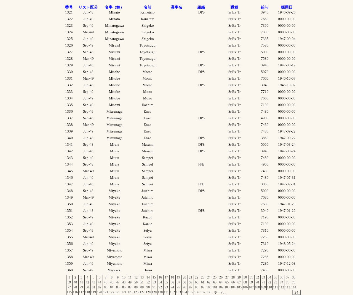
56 (172, 282)
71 (263, 282)
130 (160, 292)
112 (281, 287)
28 (233, 277)
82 (99, 287)
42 (87, 282)
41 (81, 282)
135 (190, 292)
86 (123, 287)
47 (117, 282)
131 (166, 292)
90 (148, 287)
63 (214, 282)
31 (251, 277)
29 (239, 277)
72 (269, 282)
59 (190, 282)
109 (263, 287)
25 (214, 277)
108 (257, 287)
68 (245, 282)
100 (208, 287)
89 (142, 287)
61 (202, 282)
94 (172, 287)
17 (166, 277)
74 (281, 282)
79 (81, 287)
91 (154, 287)
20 (184, 277)
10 (123, 277)
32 (257, 277)
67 (239, 282)
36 (281, 277)
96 (184, 287)
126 (135, 292)
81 (93, 287)
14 (148, 277)
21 (190, 277)
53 (154, 282)
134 (184, 292)
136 (196, 292)
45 (105, 282)
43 (93, 282)
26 (221, 277)
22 (196, 277)
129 (154, 292)
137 (202, 292)
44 (99, 282)
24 (208, 277)
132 (172, 292)
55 (166, 282)
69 (251, 282)
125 (129, 292)
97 (190, 287)
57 (178, 282)
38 (293, 277)
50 (136, 282)
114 (293, 287)
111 (275, 287)
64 (221, 282)
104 (233, 287)
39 (69, 282)
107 (251, 287)
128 (148, 292)
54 (160, 282)
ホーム (219, 292)
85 (117, 287)
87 (130, 287)
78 (75, 287)
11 (130, 277)
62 (208, 282)
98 (196, 287)
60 (196, 282)
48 (123, 282)
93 (166, 287)
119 (93, 292)
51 (142, 282)
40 (75, 282)
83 (105, 287)
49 (130, 282)
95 (178, 287)
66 (233, 282)
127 (142, 292)
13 (142, 277)
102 (220, 287)
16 (160, 277)
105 (239, 287)
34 (269, 277)
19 (178, 277)
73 (275, 282)
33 (263, 277)
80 (87, 287)
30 (245, 277)
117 (81, 292)
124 (123, 292)
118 (87, 292)
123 (117, 292)
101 (214, 287)
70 (257, 282)
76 (293, 282)
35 (275, 277)
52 (148, 282)
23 (202, 277)
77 (69, 287)
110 (269, 287)
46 (111, 282)
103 (226, 287)
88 (136, 287)
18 (172, 277)
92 (160, 287)
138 (208, 292)
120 (99, 292)
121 (105, 292)
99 (202, 287)
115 (69, 292)
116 (75, 292)
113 (287, 287)
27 (227, 277)
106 (245, 287)
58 (184, 282)
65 (227, 282)
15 (154, 277)
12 (136, 277)
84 (111, 287)
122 (111, 292)
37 (287, 277)
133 (178, 292)
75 (287, 282)
